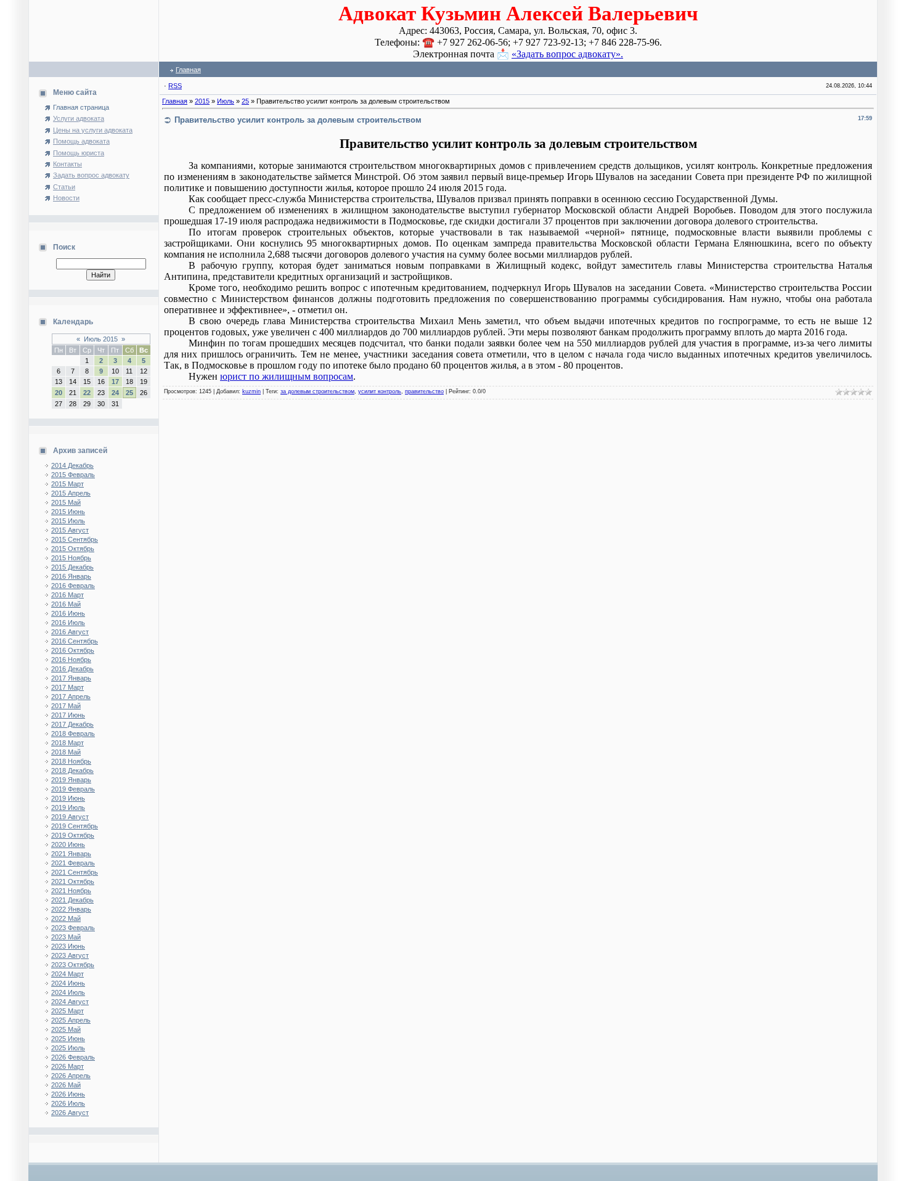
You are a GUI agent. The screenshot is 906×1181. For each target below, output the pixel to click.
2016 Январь (71, 576)
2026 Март (67, 1066)
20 (58, 392)
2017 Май (66, 705)
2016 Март (67, 595)
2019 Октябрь (72, 835)
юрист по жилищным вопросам (286, 376)
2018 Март (67, 742)
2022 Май (66, 918)
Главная (188, 69)
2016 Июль (68, 622)
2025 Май (66, 1029)
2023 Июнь (68, 946)
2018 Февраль (73, 733)
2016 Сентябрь (74, 641)
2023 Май (66, 937)
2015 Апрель (71, 493)
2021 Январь (71, 853)
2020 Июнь (68, 844)
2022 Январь (71, 909)
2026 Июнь (68, 1094)
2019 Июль (68, 807)
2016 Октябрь (72, 650)
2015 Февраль (73, 474)
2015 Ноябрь (71, 558)
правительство (424, 391)
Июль (225, 101)
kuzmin (251, 391)
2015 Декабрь (72, 567)
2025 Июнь (68, 1038)
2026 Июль (68, 1103)
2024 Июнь (68, 983)
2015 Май (66, 502)
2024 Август (70, 1001)
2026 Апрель (71, 1075)
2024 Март (67, 974)
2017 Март (67, 687)
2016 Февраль (73, 585)
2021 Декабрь (72, 900)
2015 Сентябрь (74, 539)
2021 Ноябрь (71, 890)
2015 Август (70, 530)
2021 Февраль (73, 863)
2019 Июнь (68, 798)
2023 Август (70, 955)
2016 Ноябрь (71, 659)
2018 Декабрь (72, 770)
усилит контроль (379, 391)
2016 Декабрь (72, 668)
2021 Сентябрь (74, 872)
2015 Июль (68, 521)
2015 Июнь (68, 511)
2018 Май (66, 752)
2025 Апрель (71, 1020)
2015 (202, 101)
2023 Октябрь (72, 964)
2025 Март (67, 1011)
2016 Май (66, 604)
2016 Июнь (68, 613)
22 (87, 392)
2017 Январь (71, 678)
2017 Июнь (68, 715)
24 (115, 392)
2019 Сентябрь (74, 826)
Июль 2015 (101, 339)
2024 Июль (68, 992)
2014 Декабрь (72, 465)
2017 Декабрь (72, 724)
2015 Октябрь (72, 548)
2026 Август (70, 1112)
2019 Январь (71, 779)
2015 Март (67, 484)
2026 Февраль (73, 1057)
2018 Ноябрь (71, 761)
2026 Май (66, 1085)
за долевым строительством (317, 391)
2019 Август (70, 816)
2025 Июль (68, 1048)
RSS (175, 85)
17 (115, 381)
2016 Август (70, 631)
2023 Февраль (73, 927)
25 (129, 392)
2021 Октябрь (72, 881)
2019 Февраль (73, 789)
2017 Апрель (71, 696)
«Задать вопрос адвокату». (567, 54)
